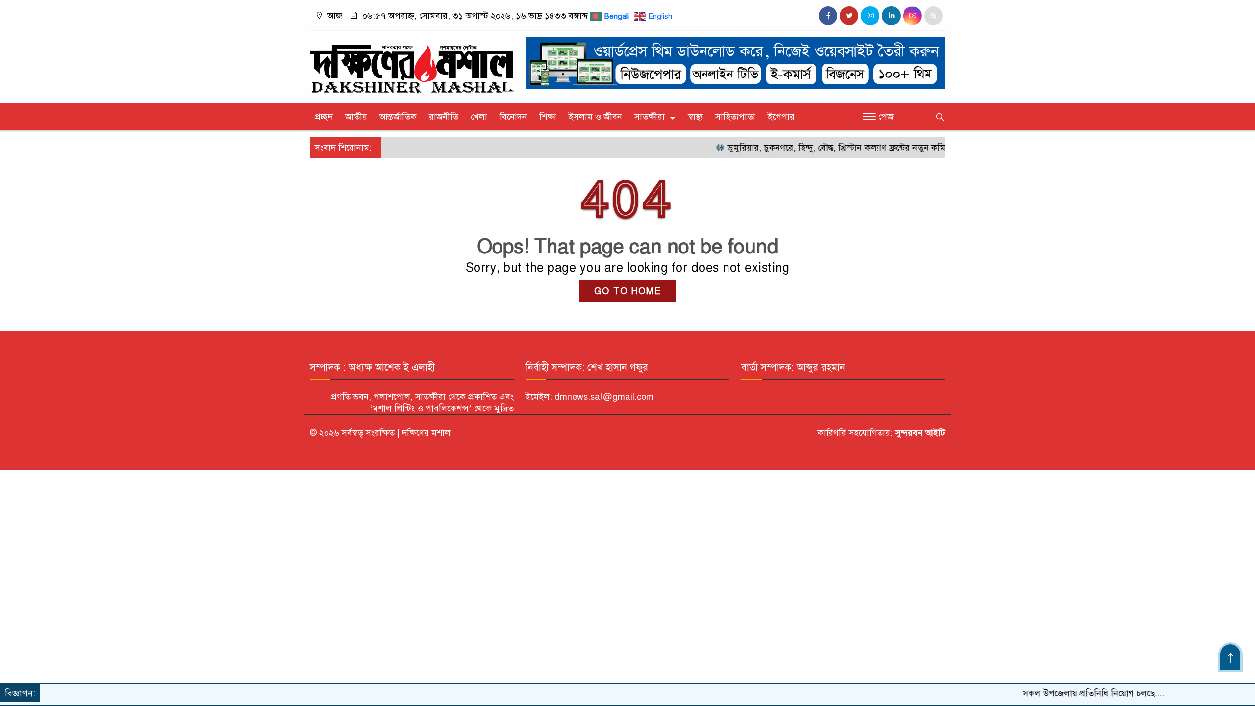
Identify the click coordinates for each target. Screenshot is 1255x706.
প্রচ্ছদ (324, 116)
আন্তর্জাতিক (398, 116)
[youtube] (912, 15)
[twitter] (849, 15)
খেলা (479, 116)
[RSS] (933, 15)
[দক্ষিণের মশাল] (412, 64)
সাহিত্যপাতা (735, 116)
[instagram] (870, 15)
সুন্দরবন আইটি (919, 433)
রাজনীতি (443, 116)
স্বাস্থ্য (695, 116)
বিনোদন (513, 116)
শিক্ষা (547, 116)
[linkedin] (891, 15)
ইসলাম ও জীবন (595, 116)
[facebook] (828, 15)
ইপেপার (781, 116)
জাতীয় (356, 116)
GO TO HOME (627, 291)
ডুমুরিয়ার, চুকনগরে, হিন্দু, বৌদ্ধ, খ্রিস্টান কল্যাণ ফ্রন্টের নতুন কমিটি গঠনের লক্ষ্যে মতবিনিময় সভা (868, 147)
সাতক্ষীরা (649, 116)
